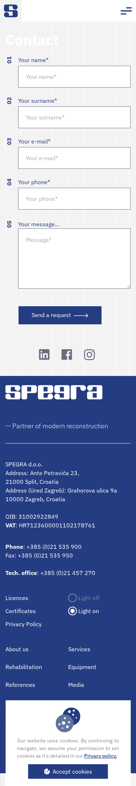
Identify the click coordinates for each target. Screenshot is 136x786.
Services (79, 649)
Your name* (33, 60)
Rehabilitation (23, 666)
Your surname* (37, 100)
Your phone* (34, 182)
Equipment (82, 666)
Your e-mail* (34, 141)
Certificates (20, 611)
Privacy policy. (100, 756)
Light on (88, 611)
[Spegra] (11, 11)
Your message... (38, 224)
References (20, 684)
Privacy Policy (23, 624)
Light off (88, 597)
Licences (16, 597)
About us (17, 649)
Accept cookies (72, 771)
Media (76, 684)
